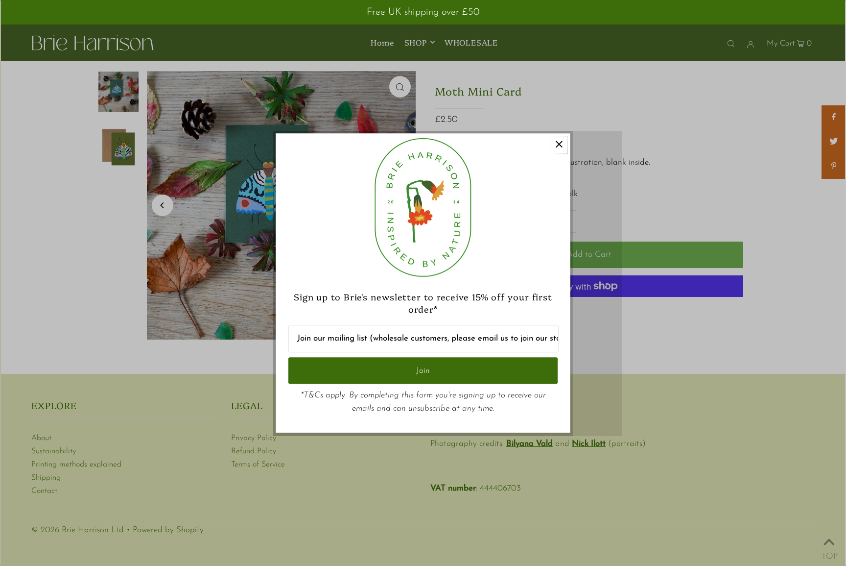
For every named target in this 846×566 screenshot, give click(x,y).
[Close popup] (558, 144)
